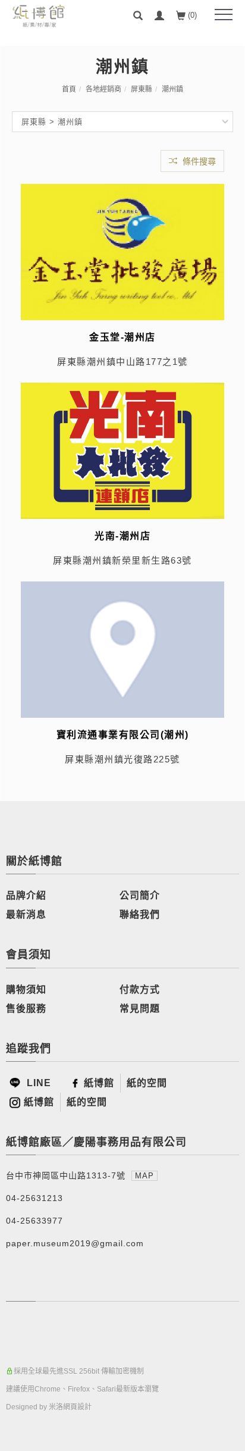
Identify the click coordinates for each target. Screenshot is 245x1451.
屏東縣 (141, 89)
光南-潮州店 (122, 536)
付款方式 (140, 989)
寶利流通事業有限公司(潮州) (122, 735)
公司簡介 (140, 895)
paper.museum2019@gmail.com (75, 1243)
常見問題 (140, 1008)
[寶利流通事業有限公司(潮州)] (122, 648)
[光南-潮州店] (122, 450)
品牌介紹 (26, 895)
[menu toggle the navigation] (224, 15)
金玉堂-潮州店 (122, 337)
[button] (138, 15)
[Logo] (38, 15)
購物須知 (26, 989)
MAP (144, 1175)
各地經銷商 (103, 89)
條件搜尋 (198, 161)
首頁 (69, 89)
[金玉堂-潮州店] (122, 251)
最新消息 (26, 914)
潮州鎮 (172, 89)
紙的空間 (147, 1083)
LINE (37, 1083)
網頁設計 (77, 1407)
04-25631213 (34, 1198)
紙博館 (99, 1083)
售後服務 (26, 1008)
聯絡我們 (140, 914)
